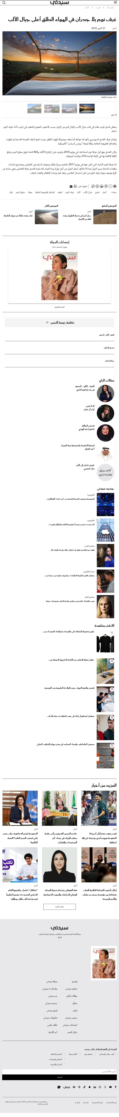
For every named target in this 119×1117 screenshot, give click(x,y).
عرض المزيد (59, 906)
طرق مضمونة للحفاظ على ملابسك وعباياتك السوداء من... (68, 632)
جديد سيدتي (105, 488)
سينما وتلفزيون (88, 571)
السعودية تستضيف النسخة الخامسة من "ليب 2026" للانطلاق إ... (70, 499)
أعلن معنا (86, 1102)
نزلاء (11, 192)
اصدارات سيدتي (70, 1025)
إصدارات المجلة (59, 242)
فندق (97, 192)
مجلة (30, 192)
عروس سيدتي (71, 1018)
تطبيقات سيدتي (50, 1018)
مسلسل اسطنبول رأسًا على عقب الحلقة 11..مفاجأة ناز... (70, 716)
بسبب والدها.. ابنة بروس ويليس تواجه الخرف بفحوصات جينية (70, 601)
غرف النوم (69, 192)
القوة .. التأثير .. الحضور (106, 334)
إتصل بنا (77, 1102)
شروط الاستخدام (112, 1102)
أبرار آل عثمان (89, 410)
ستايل (74, 1003)
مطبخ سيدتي (71, 989)
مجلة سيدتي (51, 981)
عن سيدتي (52, 996)
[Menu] (115, 2)
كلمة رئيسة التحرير (62, 322)
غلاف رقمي (52, 1025)
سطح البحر (20, 192)
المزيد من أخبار (104, 785)
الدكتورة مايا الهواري (86, 429)
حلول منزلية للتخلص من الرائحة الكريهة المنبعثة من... (71, 660)
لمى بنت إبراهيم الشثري (85, 390)
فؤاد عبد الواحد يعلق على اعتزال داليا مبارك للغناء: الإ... (72, 550)
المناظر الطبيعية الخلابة (45, 192)
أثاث (78, 192)
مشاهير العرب (89, 546)
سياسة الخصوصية (97, 1102)
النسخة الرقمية (59, 307)
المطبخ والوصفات (55, 1059)
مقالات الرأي (106, 380)
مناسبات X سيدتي (49, 989)
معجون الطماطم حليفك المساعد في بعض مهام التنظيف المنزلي (65, 744)
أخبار (114, 28)
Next (8, 63)
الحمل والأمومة (56, 1064)
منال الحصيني (89, 469)
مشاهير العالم (89, 597)
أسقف (60, 192)
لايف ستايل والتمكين (106, 1054)
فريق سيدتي (52, 1010)
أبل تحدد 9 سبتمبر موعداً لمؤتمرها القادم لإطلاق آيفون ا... (71, 524)
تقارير (75, 1010)
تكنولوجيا (90, 495)
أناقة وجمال (73, 1054)
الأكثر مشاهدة (104, 625)
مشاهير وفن (88, 1054)
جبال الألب (87, 192)
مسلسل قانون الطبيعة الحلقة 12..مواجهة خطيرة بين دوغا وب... (69, 575)
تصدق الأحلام (109, 347)
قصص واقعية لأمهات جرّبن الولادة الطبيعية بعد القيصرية (69, 688)
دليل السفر (72, 1032)
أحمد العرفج (89, 449)
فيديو (74, 981)
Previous (111, 63)
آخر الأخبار (52, 1032)
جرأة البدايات (109, 360)
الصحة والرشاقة (56, 1054)
